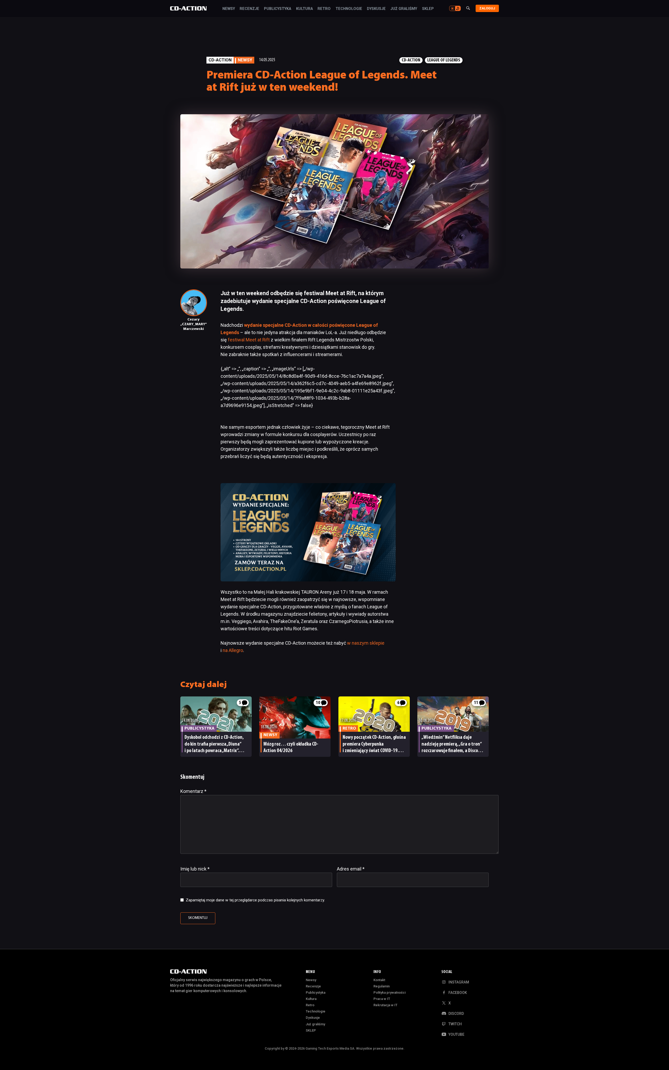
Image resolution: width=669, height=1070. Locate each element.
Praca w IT (381, 999)
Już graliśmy (403, 9)
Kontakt (379, 980)
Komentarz (193, 791)
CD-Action (220, 60)
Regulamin (381, 986)
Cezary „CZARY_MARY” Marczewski (193, 324)
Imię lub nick (195, 869)
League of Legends (443, 60)
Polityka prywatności (389, 992)
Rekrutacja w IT (385, 1005)
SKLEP (428, 9)
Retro (324, 9)
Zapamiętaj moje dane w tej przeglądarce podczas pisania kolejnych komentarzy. (255, 900)
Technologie (349, 9)
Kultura (304, 9)
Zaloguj (487, 8)
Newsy (228, 9)
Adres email (351, 869)
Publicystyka (277, 9)
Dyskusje (376, 9)
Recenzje (249, 9)
